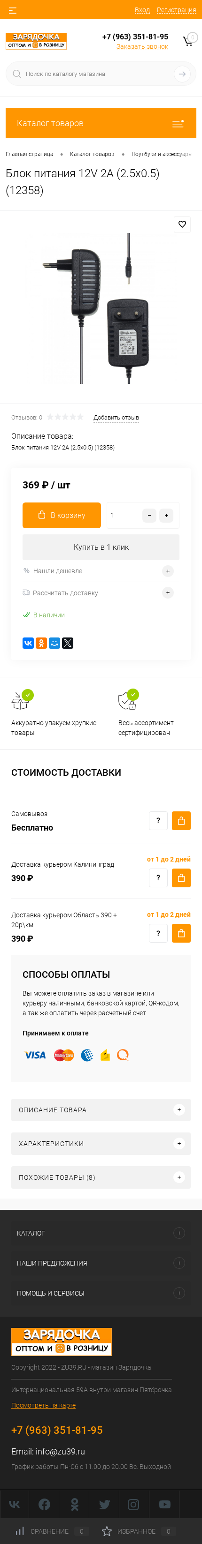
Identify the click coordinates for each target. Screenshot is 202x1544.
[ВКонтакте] (28, 643)
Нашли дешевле (57, 571)
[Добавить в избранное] (182, 224)
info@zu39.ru (60, 1451)
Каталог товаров (50, 123)
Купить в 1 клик (101, 547)
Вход (142, 10)
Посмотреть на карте (43, 1405)
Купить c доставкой (181, 820)
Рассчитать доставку (65, 593)
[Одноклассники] (41, 643)
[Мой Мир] (54, 643)
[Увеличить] (101, 308)
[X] (67, 643)
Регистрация (176, 10)
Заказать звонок (142, 46)
